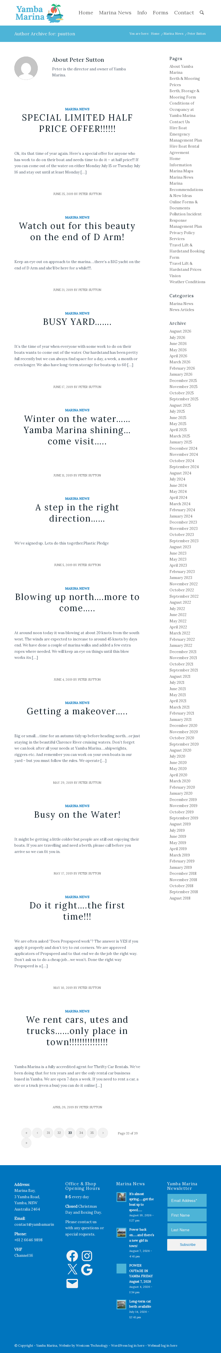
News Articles (181, 309)
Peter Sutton (90, 194)
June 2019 (177, 836)
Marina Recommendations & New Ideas (186, 189)
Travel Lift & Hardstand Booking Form (187, 251)
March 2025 (179, 436)
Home (155, 34)
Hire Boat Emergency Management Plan (185, 134)
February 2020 (182, 787)
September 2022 (184, 596)
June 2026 (178, 343)
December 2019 (183, 799)
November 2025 (183, 386)
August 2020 (180, 750)
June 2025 (177, 417)
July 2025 (177, 411)
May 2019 (177, 842)
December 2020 (183, 725)
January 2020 (181, 793)
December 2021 (183, 651)
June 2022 (177, 614)
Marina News (173, 34)
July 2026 (177, 337)
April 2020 (178, 775)
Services (177, 238)
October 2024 (181, 460)
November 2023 (183, 528)
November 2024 (183, 454)
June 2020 (178, 762)
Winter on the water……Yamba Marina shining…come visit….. (77, 430)
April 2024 (178, 497)
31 (48, 1133)
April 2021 (177, 700)
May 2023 (177, 559)
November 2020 (183, 731)
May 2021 (177, 694)
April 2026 (178, 356)
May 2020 (178, 768)
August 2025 (180, 405)
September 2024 (184, 466)
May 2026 (178, 350)
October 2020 (181, 738)
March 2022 (179, 633)
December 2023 (183, 522)
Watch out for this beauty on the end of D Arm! (77, 231)
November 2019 (183, 805)
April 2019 (178, 848)
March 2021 (179, 707)
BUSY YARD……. (77, 321)
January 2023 (180, 577)
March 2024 (179, 503)
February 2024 (182, 509)
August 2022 (180, 602)
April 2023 (178, 565)
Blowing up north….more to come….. (77, 602)
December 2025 (183, 380)
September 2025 (184, 399)
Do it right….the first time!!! (77, 911)
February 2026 (182, 368)
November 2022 (183, 584)
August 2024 (180, 473)
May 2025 (177, 423)
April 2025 (178, 429)
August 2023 (180, 547)
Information (180, 165)
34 (81, 1133)
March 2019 (179, 855)
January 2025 (180, 442)
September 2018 (183, 891)
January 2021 (180, 719)
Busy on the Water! (77, 814)
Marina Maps (181, 171)
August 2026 (180, 331)
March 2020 (179, 781)
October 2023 (181, 534)
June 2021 (177, 688)
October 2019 (181, 812)
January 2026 (181, 374)
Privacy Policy (182, 232)
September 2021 (183, 670)
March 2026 (179, 362)
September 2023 (184, 541)
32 (59, 1133)
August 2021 (179, 676)
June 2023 (177, 553)
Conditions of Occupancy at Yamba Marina (182, 109)
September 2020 (184, 744)
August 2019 (180, 824)
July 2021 (176, 682)
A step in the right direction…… (77, 513)
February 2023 (182, 571)
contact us (87, 1221)
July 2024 (177, 479)
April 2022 (178, 627)
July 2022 (177, 608)
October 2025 (181, 393)
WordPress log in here (127, 1346)
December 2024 (183, 448)
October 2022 (181, 590)
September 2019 (183, 818)
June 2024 (178, 485)
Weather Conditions (187, 281)
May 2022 (177, 621)
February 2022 (182, 639)
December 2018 (183, 873)
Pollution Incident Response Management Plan (185, 220)
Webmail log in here (162, 1346)
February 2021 (181, 713)
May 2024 (178, 491)
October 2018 (181, 885)
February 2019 (182, 861)
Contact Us (179, 121)
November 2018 (183, 879)
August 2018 (179, 898)
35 (92, 1133)
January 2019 (180, 867)
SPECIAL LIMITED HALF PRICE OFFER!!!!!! (77, 123)
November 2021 (183, 657)
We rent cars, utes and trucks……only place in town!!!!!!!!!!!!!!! (77, 1030)
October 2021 (181, 664)
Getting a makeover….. (77, 711)
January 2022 (180, 645)
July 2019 (177, 830)
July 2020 (177, 756)
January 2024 (181, 516)
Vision (175, 275)
